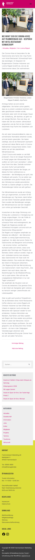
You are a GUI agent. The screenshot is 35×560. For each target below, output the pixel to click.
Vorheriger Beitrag (17, 343)
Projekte (6, 433)
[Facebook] (3, 535)
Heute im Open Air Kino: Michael (14, 399)
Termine (6, 436)
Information (7, 420)
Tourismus (6, 439)
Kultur (5, 426)
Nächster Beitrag (17, 348)
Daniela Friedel (23, 553)
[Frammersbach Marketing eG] (8, 4)
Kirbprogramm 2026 (10, 386)
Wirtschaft (6, 442)
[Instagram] (7, 535)
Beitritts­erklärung (7, 515)
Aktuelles (6, 48)
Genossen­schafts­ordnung (10, 522)
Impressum (5, 501)
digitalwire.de (25, 556)
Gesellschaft (7, 416)
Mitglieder (13, 48)
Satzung (4, 520)
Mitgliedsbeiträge (7, 517)
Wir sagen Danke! (9, 389)
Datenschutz (6, 504)
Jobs (5, 423)
